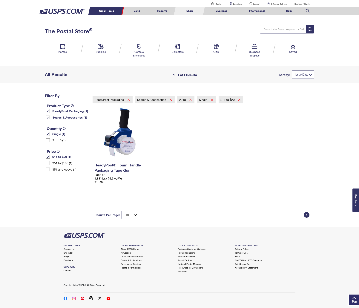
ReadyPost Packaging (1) (70, 111)
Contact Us (69, 249)
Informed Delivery (279, 4)
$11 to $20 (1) (61, 156)
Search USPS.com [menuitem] (307, 11)
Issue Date (301, 74)
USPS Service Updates (132, 256)
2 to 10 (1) (58, 140)
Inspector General (186, 256)
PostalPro (182, 271)
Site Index (68, 253)
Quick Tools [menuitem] (106, 10)
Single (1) (58, 134)
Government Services (131, 264)
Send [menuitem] (137, 10)
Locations (237, 4)
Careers (67, 270)
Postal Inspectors (186, 253)
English (215, 4)
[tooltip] (72, 105)
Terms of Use (241, 253)
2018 (183, 99)
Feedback (68, 260)
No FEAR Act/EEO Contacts (248, 260)
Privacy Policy (242, 249)
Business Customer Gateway (192, 249)
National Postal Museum (189, 264)
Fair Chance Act (242, 264)
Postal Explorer (185, 260)
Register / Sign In (302, 4)
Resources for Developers (190, 267)
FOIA (237, 256)
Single (203, 99)
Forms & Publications (131, 260)
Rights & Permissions (131, 267)
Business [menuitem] (221, 10)
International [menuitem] (257, 10)
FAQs (66, 256)
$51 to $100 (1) (62, 163)
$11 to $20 (227, 99)
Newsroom (126, 253)
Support (256, 4)
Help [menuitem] (289, 10)
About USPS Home (130, 249)
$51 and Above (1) (64, 169)
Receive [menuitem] (162, 10)
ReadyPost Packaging (109, 99)
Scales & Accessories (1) (69, 117)
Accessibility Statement (246, 267)
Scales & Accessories (152, 99)
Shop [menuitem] (189, 10)
